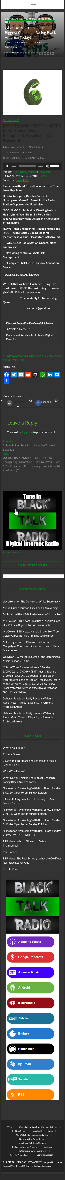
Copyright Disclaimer (46, 1155)
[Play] (7, 166)
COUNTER (11, 158)
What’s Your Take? (14, 747)
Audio (29, 152)
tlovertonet (10, 601)
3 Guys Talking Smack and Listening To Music (30, 19)
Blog (7, 22)
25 (53, 54)
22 (45, 54)
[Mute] (47, 166)
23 (48, 54)
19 (53, 53)
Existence (22, 158)
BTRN (9, 1127)
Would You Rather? (14, 771)
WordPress (19, 401)
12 (34, 53)
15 (42, 53)
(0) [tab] (22, 401)
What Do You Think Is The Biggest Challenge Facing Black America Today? (30, 32)
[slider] (55, 166)
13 (37, 53)
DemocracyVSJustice (15, 147)
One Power (41, 158)
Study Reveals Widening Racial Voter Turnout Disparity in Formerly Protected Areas (28, 702)
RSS (26, 180)
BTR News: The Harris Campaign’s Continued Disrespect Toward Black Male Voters (31, 646)
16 (45, 53)
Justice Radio (11, 119)
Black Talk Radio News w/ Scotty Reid (39, 614)
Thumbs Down (11, 754)
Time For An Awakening (44, 607)
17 (48, 53)
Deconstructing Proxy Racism (32, 1139)
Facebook (46, 401)
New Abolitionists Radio (42, 1131)
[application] (32, 166)
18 (50, 53)
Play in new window (25, 171)
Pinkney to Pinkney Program (24, 1147)
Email (19, 180)
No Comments (15, 47)
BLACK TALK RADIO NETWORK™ (22, 1162)
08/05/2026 (40, 42)
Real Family (10, 852)
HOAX (31, 158)
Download (45, 171)
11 (31, 53)
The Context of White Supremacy (40, 601)
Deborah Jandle (12, 698)
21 (42, 54)
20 (40, 54)
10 (29, 53)
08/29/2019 (37, 147)
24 (50, 54)
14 (40, 53)
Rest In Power (11, 869)
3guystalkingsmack (18, 42)
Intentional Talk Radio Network (32, 1143)
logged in (27, 432)
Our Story (48, 1147)
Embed (43, 175)
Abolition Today (18, 1131)
